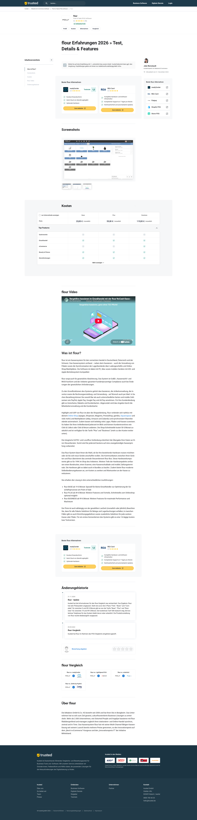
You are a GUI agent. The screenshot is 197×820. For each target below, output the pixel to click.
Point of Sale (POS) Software (60, 9)
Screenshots (31, 73)
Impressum (98, 811)
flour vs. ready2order (73, 672)
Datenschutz (88, 811)
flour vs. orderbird (123, 672)
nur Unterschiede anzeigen (50, 215)
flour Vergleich (72, 665)
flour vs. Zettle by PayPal (73, 683)
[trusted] (31, 3)
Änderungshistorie (33, 85)
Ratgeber (74, 794)
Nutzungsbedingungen (74, 811)
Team (39, 794)
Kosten (29, 77)
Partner (111, 788)
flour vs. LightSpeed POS (98, 672)
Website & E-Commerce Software (40, 9)
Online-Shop (73, 416)
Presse (39, 797)
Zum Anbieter (78, 108)
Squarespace (126, 416)
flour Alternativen (74, 82)
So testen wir (41, 791)
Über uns (40, 788)
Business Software (140, 3)
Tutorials (74, 797)
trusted (27, 9)
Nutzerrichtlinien (58, 811)
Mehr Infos (117, 66)
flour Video (30, 81)
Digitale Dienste (157, 3)
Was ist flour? (31, 69)
